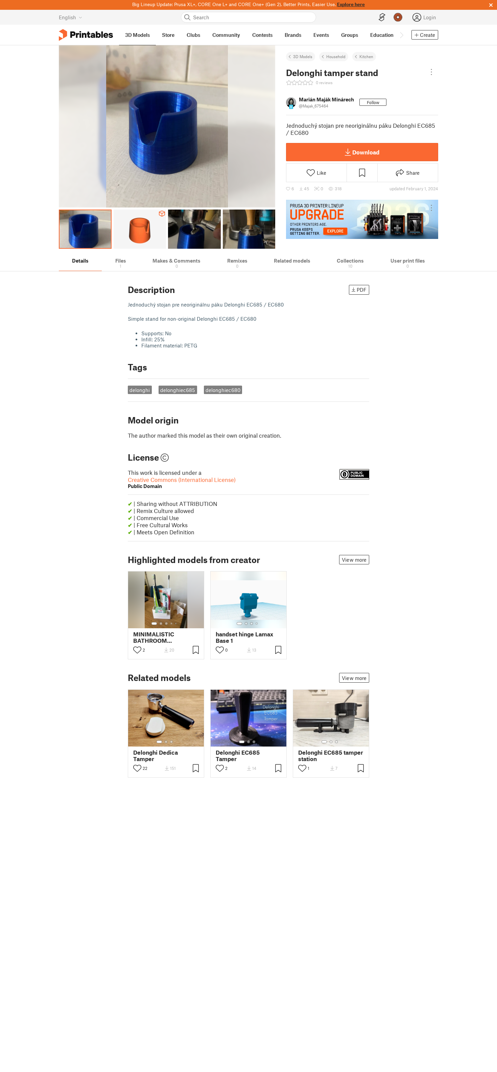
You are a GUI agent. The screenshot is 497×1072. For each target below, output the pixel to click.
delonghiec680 (223, 390)
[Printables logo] (86, 35)
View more (354, 560)
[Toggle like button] (137, 650)
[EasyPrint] (382, 17)
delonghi (139, 390)
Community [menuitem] (226, 35)
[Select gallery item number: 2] (161, 623)
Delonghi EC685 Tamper (238, 755)
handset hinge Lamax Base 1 (244, 637)
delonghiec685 (177, 390)
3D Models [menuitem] (137, 35)
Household (336, 56)
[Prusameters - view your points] (398, 17)
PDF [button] (361, 290)
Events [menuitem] (321, 35)
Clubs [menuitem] (193, 35)
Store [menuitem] (168, 35)
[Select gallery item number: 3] (166, 623)
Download (365, 152)
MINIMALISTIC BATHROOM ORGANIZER (153, 637)
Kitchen (366, 56)
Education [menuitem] (382, 35)
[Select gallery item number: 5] (176, 623)
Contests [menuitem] (262, 35)
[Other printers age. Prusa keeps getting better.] (362, 219)
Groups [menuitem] (349, 35)
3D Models (302, 56)
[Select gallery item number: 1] (154, 623)
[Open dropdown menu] (431, 72)
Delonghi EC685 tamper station (330, 755)
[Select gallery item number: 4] (171, 623)
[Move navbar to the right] (401, 35)
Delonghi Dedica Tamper (155, 755)
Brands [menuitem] (293, 35)
